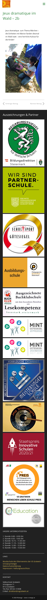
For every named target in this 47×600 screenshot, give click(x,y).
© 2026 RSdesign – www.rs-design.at (23, 598)
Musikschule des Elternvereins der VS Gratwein (22, 561)
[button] (44, 4)
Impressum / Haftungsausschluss (16, 568)
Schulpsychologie (10, 564)
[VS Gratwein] (6, 4)
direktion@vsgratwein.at (18, 591)
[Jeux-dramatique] (23, 68)
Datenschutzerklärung (12, 566)
